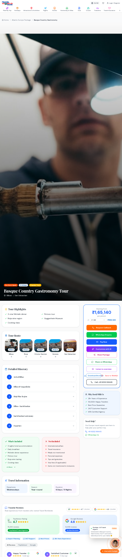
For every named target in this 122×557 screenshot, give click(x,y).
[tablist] (21, 545)
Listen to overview (103, 369)
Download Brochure (94, 376)
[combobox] (98, 320)
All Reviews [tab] (11, 545)
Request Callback (103, 328)
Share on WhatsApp (103, 362)
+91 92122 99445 (95, 431)
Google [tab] (33, 545)
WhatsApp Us (93, 435)
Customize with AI (103, 349)
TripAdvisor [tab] (22, 545)
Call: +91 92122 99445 (103, 382)
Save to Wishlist (111, 376)
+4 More (9, 467)
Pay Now (103, 342)
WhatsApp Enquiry (104, 335)
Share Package (103, 355)
